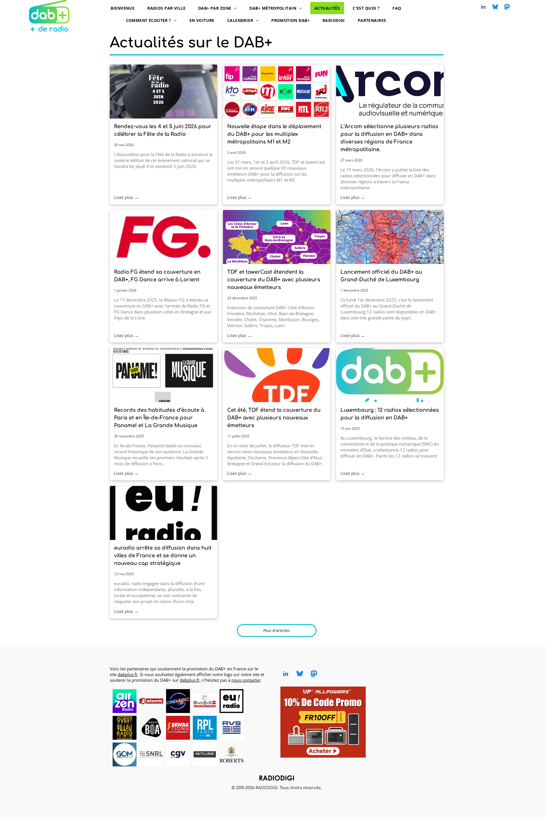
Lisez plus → (126, 197)
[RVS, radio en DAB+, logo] (231, 728)
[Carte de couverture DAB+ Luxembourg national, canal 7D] (390, 237)
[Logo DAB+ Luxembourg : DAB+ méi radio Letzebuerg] (390, 375)
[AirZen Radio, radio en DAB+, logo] (124, 701)
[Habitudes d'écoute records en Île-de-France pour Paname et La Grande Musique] (163, 375)
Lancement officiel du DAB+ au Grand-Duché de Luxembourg (381, 275)
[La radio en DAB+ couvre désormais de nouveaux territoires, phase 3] (276, 237)
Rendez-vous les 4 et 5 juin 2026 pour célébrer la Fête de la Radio (162, 130)
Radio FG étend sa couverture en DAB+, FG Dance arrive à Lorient (157, 275)
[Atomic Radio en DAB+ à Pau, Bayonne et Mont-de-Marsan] (151, 701)
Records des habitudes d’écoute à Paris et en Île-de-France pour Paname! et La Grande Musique (159, 417)
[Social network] (495, 7)
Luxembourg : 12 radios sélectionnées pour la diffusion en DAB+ (389, 414)
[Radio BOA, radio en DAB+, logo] (151, 728)
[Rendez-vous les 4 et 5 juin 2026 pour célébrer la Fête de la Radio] (163, 92)
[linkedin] (483, 7)
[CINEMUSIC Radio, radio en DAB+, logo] (178, 701)
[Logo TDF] (276, 375)
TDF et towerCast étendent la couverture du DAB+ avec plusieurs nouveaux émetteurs (273, 279)
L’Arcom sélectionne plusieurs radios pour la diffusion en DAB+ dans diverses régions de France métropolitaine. (389, 138)
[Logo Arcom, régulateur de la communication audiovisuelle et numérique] (390, 92)
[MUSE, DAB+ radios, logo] (205, 754)
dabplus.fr (128, 674)
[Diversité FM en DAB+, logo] (205, 701)
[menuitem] (124, 8)
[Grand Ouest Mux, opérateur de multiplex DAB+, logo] (124, 754)
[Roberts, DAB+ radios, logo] (231, 754)
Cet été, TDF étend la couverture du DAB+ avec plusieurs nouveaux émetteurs (273, 417)
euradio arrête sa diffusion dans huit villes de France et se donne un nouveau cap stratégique (163, 555)
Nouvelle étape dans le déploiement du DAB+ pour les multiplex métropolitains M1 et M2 (274, 134)
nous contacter (245, 680)
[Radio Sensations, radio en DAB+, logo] (178, 728)
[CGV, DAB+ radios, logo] (178, 754)
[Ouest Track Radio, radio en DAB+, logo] (124, 728)
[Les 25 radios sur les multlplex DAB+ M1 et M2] (276, 92)
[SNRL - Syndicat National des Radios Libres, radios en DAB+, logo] (151, 754)
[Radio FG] (163, 237)
